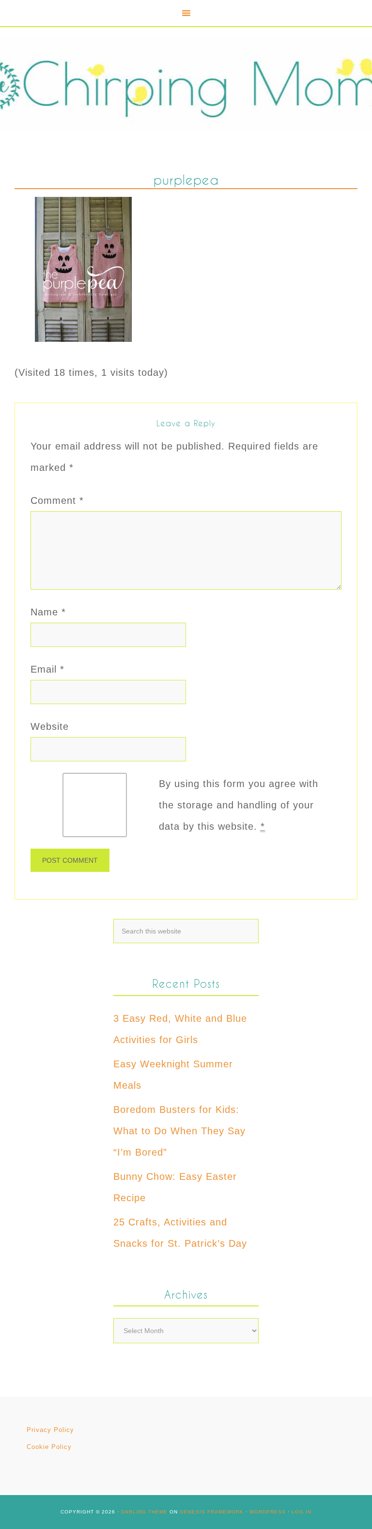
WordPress (267, 1511)
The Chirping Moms (186, 84)
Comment (57, 500)
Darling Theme (144, 1511)
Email (47, 669)
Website (50, 726)
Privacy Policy (50, 1429)
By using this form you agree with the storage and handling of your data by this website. (238, 805)
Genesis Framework (212, 1511)
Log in (301, 1511)
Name (48, 612)
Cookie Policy (49, 1446)
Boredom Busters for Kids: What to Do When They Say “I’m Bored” (179, 1131)
